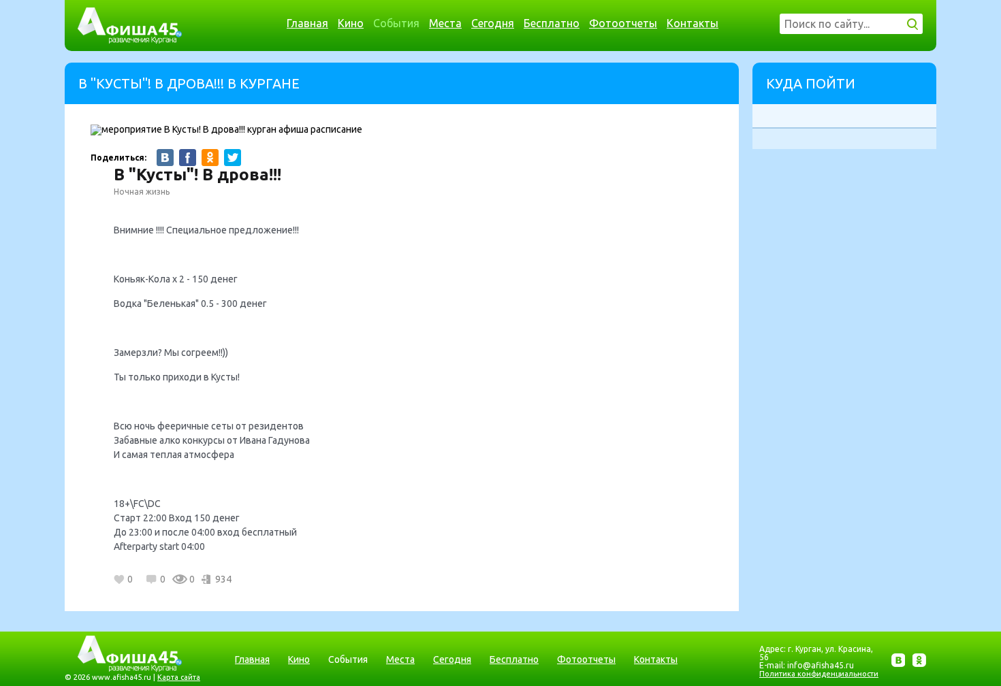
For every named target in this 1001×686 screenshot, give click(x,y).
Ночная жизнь (142, 191)
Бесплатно (551, 23)
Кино (351, 23)
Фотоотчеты (623, 23)
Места (445, 23)
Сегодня (492, 23)
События (396, 23)
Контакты (692, 23)
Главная (307, 23)
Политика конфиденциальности (818, 674)
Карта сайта (178, 677)
